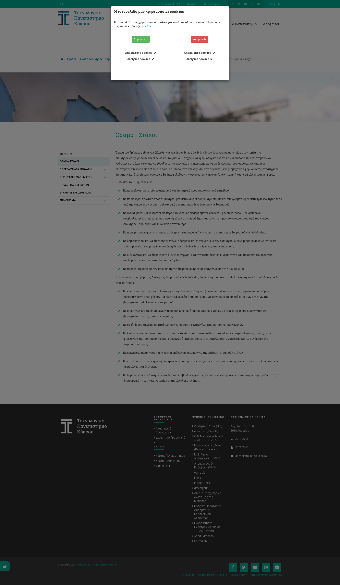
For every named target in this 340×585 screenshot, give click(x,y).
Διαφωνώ (199, 39)
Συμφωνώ (140, 39)
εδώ (148, 26)
